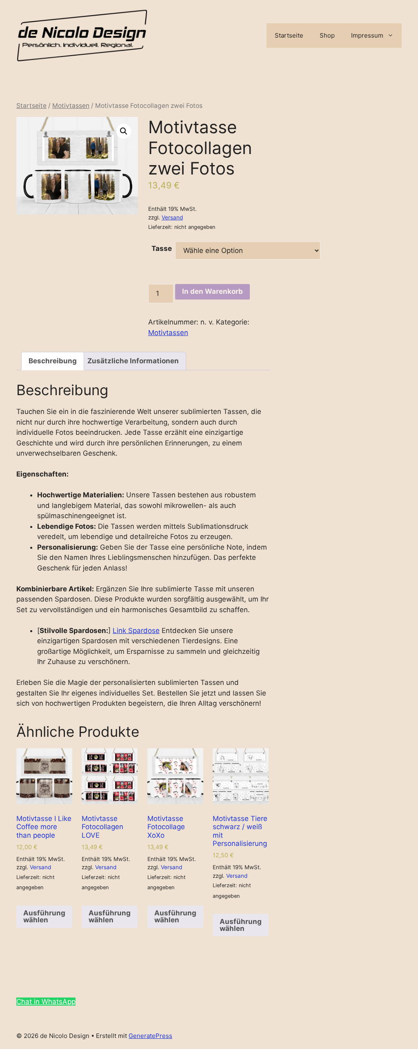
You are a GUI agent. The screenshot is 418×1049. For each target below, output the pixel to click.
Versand (172, 217)
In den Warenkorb (212, 291)
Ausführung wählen (44, 916)
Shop (327, 35)
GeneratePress (150, 1036)
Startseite (289, 35)
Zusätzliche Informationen (133, 361)
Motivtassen (70, 106)
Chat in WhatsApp (46, 1002)
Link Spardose (136, 630)
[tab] (52, 361)
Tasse (161, 248)
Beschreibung (53, 361)
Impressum (367, 35)
